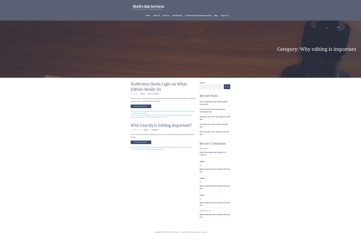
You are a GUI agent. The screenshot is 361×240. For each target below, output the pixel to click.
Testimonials (177, 15)
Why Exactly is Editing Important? (161, 125)
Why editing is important (163, 147)
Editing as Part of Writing (165, 111)
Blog (216, 15)
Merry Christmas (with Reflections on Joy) (215, 170)
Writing (144, 113)
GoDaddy (204, 232)
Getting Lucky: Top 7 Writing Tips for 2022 (214, 133)
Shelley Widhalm (151, 117)
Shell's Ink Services (148, 6)
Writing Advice (185, 147)
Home (148, 15)
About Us (156, 15)
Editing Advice (149, 111)
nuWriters (181, 115)
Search (202, 83)
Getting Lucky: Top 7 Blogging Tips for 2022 (215, 118)
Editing (140, 111)
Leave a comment (153, 94)
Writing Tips (163, 117)
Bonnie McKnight (145, 115)
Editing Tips (180, 111)
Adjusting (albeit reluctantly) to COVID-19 (213, 154)
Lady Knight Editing (169, 115)
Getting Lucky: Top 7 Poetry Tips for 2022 (214, 126)
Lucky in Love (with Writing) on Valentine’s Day (212, 110)
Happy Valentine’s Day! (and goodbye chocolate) (214, 103)
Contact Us (225, 15)
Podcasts (189, 115)
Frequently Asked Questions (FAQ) (198, 15)
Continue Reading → (141, 106)
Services (166, 15)
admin (142, 94)
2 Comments (154, 130)
